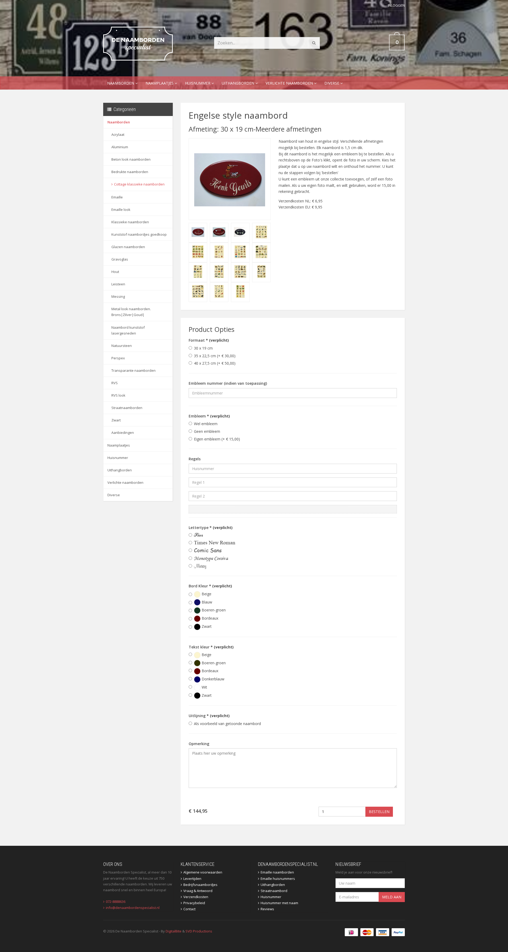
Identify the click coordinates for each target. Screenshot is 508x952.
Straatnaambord (274, 890)
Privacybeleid (194, 902)
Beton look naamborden (131, 159)
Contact (189, 909)
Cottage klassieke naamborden (139, 184)
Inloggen (396, 5)
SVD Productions (198, 931)
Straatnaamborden (126, 407)
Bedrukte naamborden (129, 171)
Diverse (332, 83)
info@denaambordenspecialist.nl (133, 907)
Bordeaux (209, 618)
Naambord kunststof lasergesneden (128, 330)
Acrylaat (117, 134)
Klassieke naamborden (130, 222)
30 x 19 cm (203, 348)
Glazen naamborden (128, 246)
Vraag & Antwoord (197, 890)
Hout (115, 271)
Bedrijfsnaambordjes (200, 884)
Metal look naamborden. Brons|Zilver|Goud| (131, 312)
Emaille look (120, 209)
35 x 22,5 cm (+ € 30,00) (214, 355)
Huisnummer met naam (279, 902)
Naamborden (121, 83)
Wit (204, 687)
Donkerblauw (212, 678)
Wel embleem (205, 423)
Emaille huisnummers (278, 878)
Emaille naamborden (277, 872)
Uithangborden (238, 83)
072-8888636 (115, 901)
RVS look (118, 395)
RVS (114, 382)
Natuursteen (121, 345)
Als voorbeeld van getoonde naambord (227, 723)
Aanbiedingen (122, 432)
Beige (206, 593)
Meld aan (391, 896)
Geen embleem (207, 431)
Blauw (206, 602)
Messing (118, 296)
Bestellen (379, 811)
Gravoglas (119, 259)
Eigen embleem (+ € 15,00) (217, 439)
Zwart (116, 420)
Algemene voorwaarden (202, 872)
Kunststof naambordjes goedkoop (139, 234)
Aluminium (119, 147)
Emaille (117, 197)
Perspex (118, 358)
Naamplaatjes (160, 83)
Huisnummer (198, 83)
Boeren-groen (213, 609)
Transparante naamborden (133, 370)
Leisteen (118, 284)
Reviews (267, 909)
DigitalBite (174, 931)
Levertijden (192, 878)
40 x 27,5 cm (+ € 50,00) (214, 363)
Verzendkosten (195, 896)
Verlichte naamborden (290, 83)
